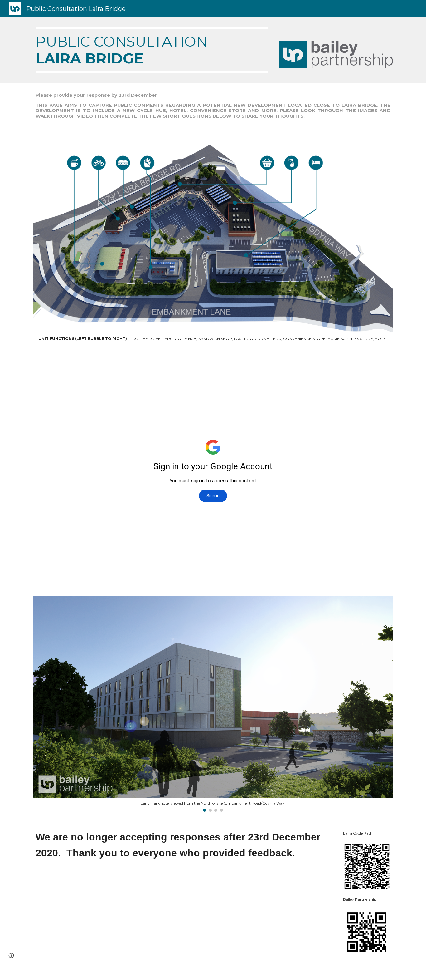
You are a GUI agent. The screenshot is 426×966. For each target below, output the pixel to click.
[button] (11, 955)
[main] (151, 50)
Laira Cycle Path (358, 833)
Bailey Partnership (359, 899)
